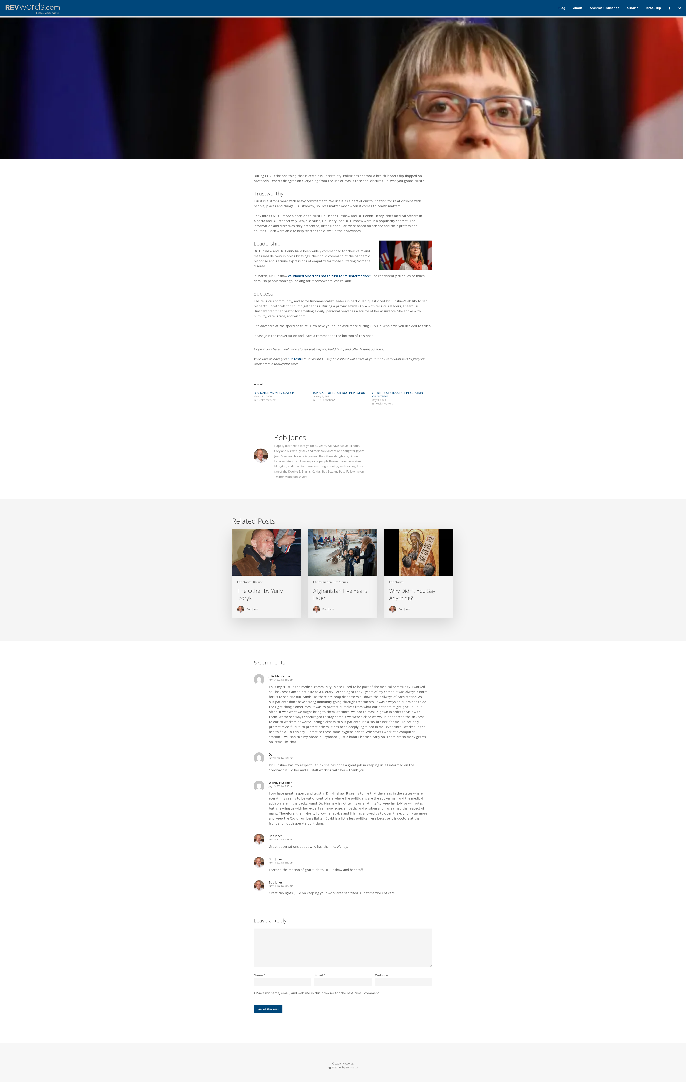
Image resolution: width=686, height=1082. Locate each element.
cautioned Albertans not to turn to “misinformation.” (329, 276)
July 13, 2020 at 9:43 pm (281, 786)
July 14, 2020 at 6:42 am (281, 885)
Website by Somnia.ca (345, 1067)
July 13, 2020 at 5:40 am (281, 679)
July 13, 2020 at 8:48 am (281, 758)
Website (381, 975)
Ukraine (258, 582)
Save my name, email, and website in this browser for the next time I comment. (318, 993)
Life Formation (322, 582)
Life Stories (244, 582)
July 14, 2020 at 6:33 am (281, 839)
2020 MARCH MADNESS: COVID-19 (274, 392)
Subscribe (295, 359)
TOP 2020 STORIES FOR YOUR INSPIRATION (339, 392)
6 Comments (401, 147)
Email (319, 975)
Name (259, 975)
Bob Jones (290, 437)
